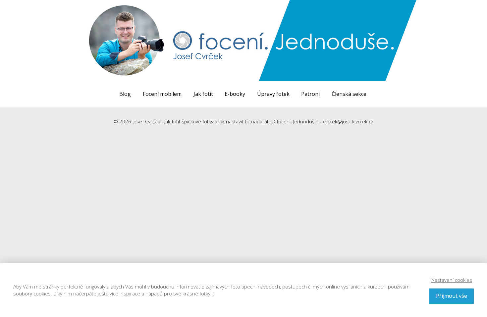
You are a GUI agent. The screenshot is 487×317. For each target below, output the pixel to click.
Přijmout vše (451, 295)
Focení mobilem (162, 93)
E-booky (235, 93)
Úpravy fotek (273, 93)
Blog (125, 93)
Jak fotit (203, 93)
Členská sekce (349, 93)
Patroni (310, 93)
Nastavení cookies (451, 280)
